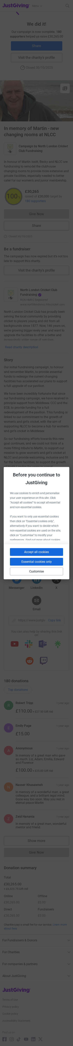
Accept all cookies (36, 552)
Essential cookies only (36, 561)
